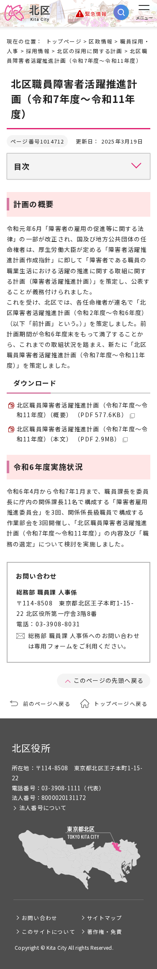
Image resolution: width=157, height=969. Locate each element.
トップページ (64, 41)
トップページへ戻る (120, 704)
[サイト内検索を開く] (121, 12)
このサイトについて (48, 932)
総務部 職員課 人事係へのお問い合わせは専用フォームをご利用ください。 (84, 640)
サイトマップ (105, 918)
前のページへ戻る (47, 704)
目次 (22, 166)
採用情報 (38, 51)
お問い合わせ (39, 918)
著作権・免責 (105, 932)
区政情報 (101, 41)
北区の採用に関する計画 (89, 51)
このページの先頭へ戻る (109, 680)
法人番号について (43, 808)
